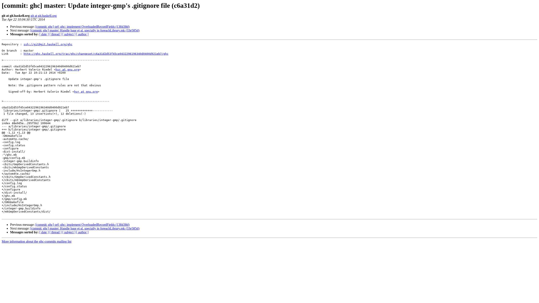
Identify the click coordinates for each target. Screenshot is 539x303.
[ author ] (82, 34)
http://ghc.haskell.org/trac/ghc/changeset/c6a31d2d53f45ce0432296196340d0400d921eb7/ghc (96, 53)
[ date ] (44, 34)
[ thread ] (55, 34)
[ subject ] (68, 34)
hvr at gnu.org (67, 69)
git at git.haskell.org (44, 15)
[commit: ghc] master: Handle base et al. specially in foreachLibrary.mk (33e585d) (84, 30)
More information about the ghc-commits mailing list (36, 241)
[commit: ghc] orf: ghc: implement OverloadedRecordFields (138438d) (82, 26)
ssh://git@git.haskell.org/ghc (48, 44)
